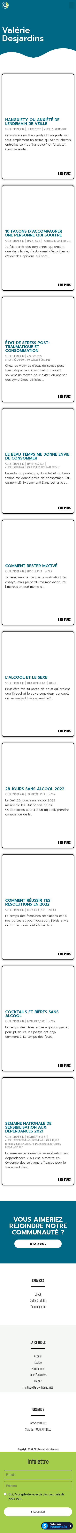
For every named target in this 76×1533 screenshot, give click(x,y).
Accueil (38, 1356)
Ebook (38, 1294)
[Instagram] (38, 1440)
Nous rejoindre (38, 1374)
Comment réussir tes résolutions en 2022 (27, 902)
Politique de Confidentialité (38, 1387)
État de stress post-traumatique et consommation (27, 346)
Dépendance (19, 359)
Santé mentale (59, 129)
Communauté (38, 1306)
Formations (38, 1368)
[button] (71, 5)
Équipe (38, 1362)
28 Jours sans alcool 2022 (34, 789)
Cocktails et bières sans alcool (32, 1014)
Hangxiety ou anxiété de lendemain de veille (32, 122)
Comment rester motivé (31, 566)
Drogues (31, 359)
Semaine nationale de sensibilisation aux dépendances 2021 (28, 1127)
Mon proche (49, 240)
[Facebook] (29, 1440)
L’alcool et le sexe (26, 677)
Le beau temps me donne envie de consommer (37, 456)
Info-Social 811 (38, 1423)
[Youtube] (47, 1440)
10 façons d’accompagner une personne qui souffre (33, 233)
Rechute (40, 467)
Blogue (38, 1381)
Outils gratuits (38, 1300)
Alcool (47, 129)
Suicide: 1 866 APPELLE (38, 1429)
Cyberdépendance (22, 1140)
